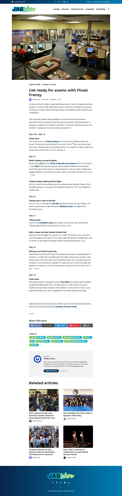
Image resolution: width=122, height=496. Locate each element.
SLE (42, 163)
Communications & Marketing (101, 1)
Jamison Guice (71, 457)
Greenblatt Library (46, 223)
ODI (32, 341)
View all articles (51, 371)
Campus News (34, 84)
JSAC (36, 166)
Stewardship (100, 9)
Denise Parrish (37, 421)
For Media (89, 1)
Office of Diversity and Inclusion (63, 163)
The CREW (65, 282)
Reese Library (52, 141)
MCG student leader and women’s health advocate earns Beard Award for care (42, 415)
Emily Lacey (36, 99)
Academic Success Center (66, 307)
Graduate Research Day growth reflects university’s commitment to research (42, 452)
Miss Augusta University (72, 337)
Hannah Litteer (71, 418)
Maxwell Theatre (54, 337)
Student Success (77, 9)
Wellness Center (66, 206)
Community (90, 9)
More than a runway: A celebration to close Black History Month (75, 452)
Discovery (65, 9)
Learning (56, 9)
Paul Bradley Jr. (42, 341)
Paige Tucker (36, 457)
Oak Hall (55, 203)
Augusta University (20, 1)
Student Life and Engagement (76, 341)
